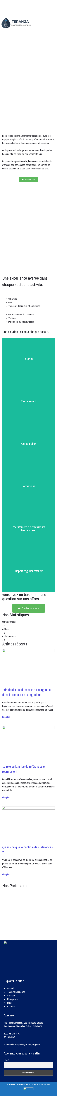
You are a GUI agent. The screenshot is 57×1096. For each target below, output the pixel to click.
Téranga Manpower (16, 992)
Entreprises (12, 999)
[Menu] (51, 23)
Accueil (10, 988)
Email (7, 1060)
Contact (11, 1006)
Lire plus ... (7, 717)
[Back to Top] (28, 1093)
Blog (9, 1002)
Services (11, 995)
